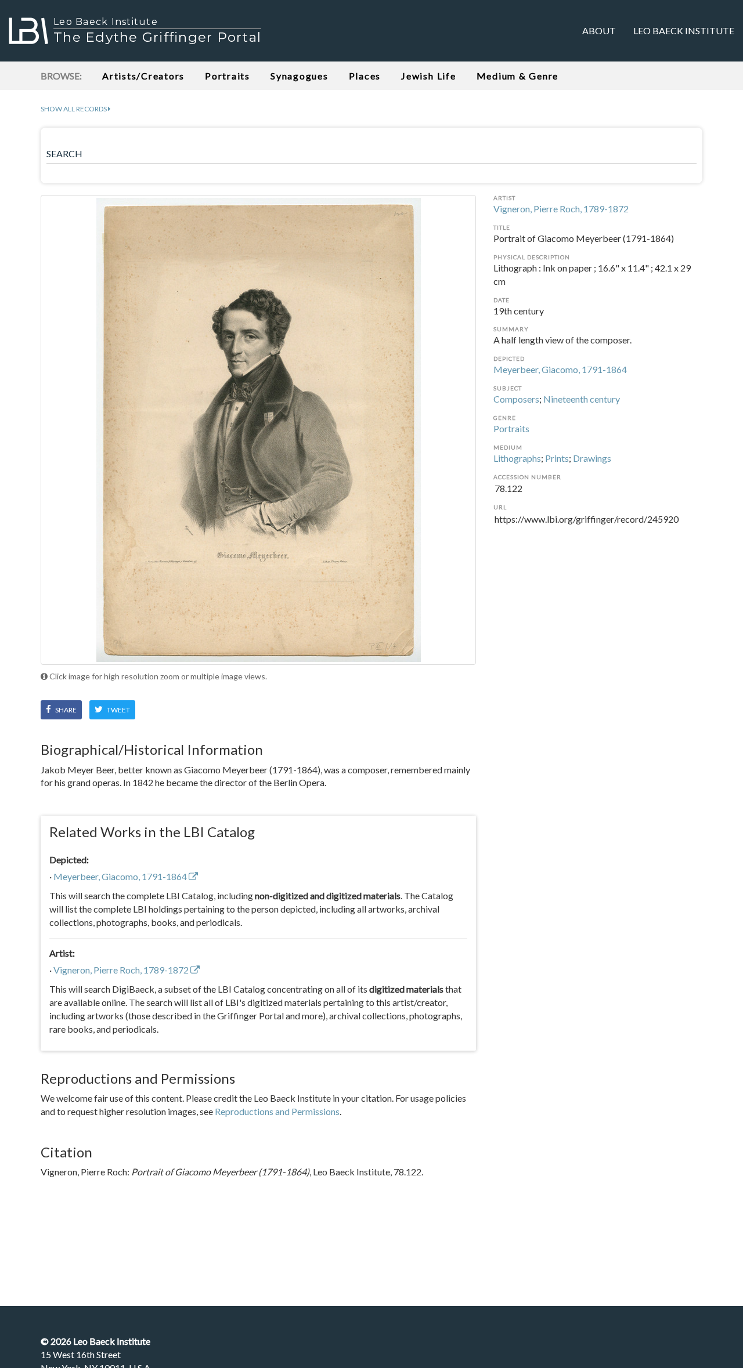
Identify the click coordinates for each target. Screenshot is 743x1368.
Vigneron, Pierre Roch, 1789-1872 (561, 208)
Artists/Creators (143, 75)
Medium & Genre (518, 75)
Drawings (592, 458)
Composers (516, 398)
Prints (557, 458)
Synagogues (299, 75)
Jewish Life (428, 75)
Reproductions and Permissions (277, 1111)
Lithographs (517, 458)
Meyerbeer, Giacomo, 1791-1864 (560, 369)
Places (365, 75)
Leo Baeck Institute (683, 30)
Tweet (118, 709)
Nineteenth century (581, 398)
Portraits (227, 75)
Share (65, 709)
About (599, 30)
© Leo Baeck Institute (95, 1341)
